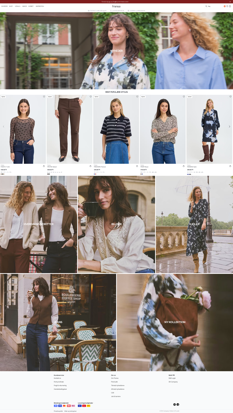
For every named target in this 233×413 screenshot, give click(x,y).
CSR (112, 393)
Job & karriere (116, 396)
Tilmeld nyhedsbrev (118, 385)
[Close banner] (230, 1)
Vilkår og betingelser (70, 411)
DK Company (173, 382)
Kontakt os (57, 378)
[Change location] (224, 6)
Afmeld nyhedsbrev (117, 389)
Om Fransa (114, 378)
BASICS (24, 6)
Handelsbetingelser (60, 389)
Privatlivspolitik (58, 411)
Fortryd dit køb (59, 382)
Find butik (114, 382)
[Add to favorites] (44, 96)
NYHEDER (4, 6)
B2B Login (172, 378)
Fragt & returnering (60, 385)
